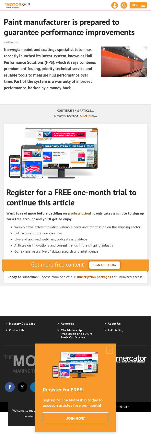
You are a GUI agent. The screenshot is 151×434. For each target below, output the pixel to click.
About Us (114, 323)
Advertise (68, 323)
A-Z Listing (115, 330)
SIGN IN (85, 116)
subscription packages (93, 277)
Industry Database (22, 323)
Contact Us (16, 330)
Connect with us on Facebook (10, 387)
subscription (80, 213)
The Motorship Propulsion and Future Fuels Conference (76, 333)
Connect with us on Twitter (22, 387)
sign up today (105, 265)
